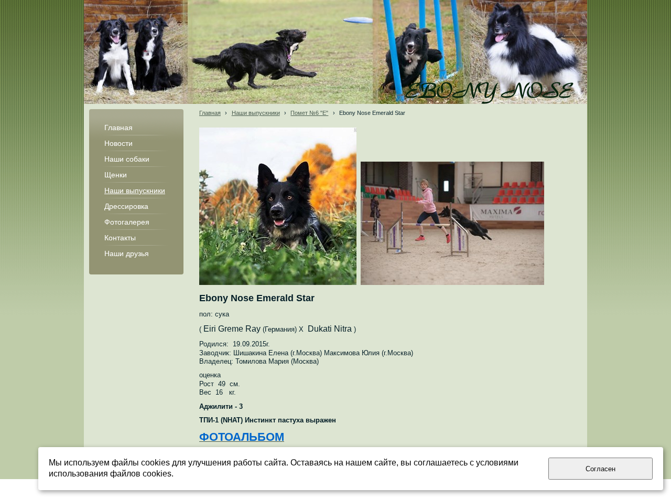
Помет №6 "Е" (309, 113)
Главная (210, 113)
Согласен (600, 469)
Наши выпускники (256, 113)
